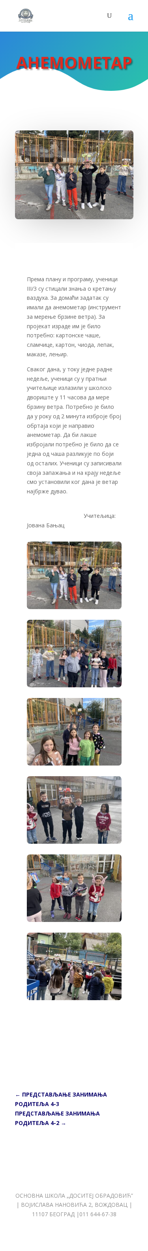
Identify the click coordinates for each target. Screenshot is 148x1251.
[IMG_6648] (74, 763)
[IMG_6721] (74, 998)
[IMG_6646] (74, 607)
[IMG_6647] (74, 685)
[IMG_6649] (74, 841)
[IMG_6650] (74, 920)
